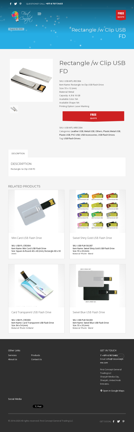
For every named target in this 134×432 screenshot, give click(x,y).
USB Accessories (89, 134)
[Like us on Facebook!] (113, 421)
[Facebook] (10, 3)
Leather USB (77, 131)
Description (18, 153)
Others (98, 131)
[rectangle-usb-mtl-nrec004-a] (14, 109)
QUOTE (120, 14)
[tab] (18, 153)
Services (12, 355)
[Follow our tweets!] (118, 421)
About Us (12, 359)
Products (35, 355)
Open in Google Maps (113, 390)
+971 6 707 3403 (54, 3)
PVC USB (75, 134)
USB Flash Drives (106, 134)
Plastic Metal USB (111, 131)
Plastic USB (64, 134)
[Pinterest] (20, 3)
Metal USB (89, 131)
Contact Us (36, 359)
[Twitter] (15, 3)
